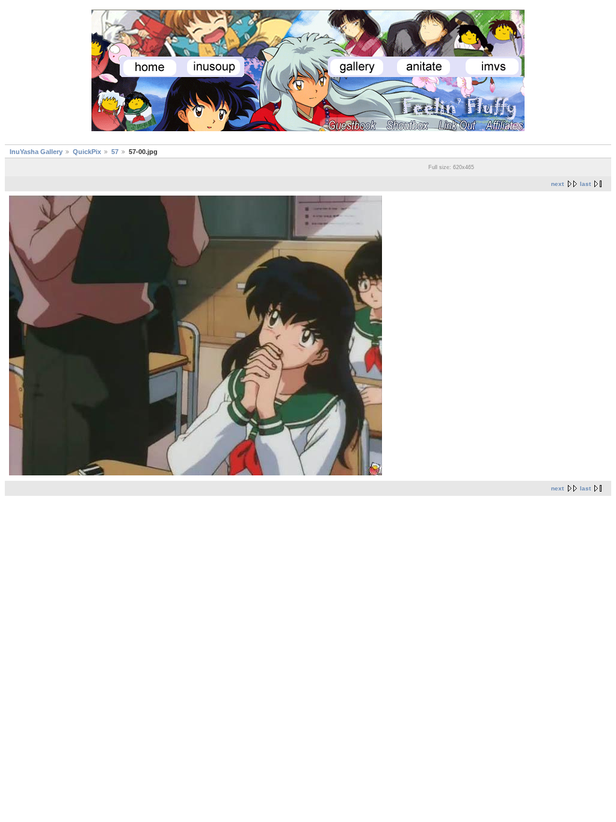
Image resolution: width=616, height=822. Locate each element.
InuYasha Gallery (36, 151)
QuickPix (87, 151)
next (557, 184)
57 (115, 151)
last (585, 184)
